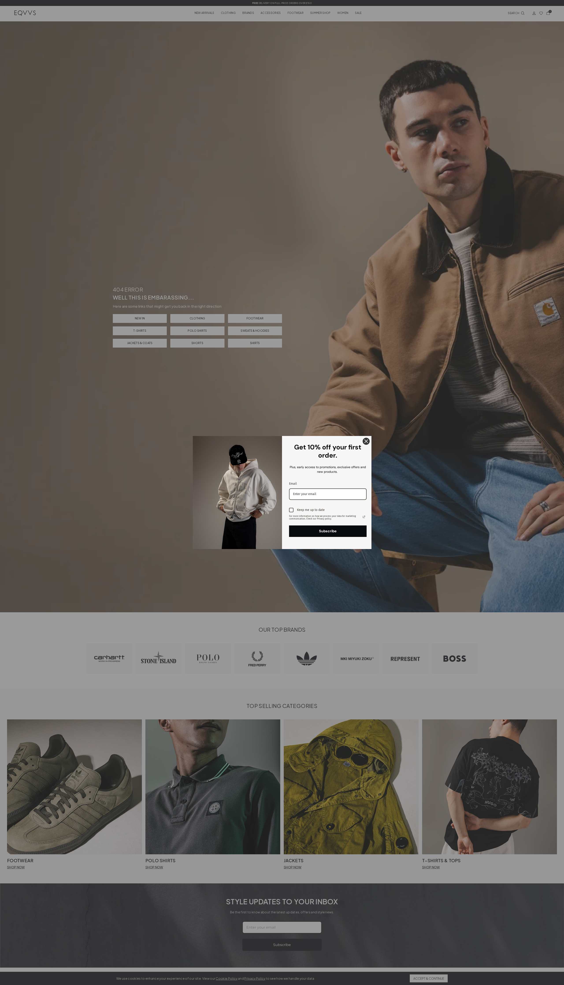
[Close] (366, 441)
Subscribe (328, 531)
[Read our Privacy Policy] (364, 516)
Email (293, 484)
